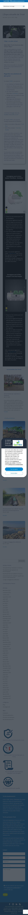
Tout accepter (14, 469)
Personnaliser (14, 473)
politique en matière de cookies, (12, 462)
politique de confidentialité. (15, 464)
